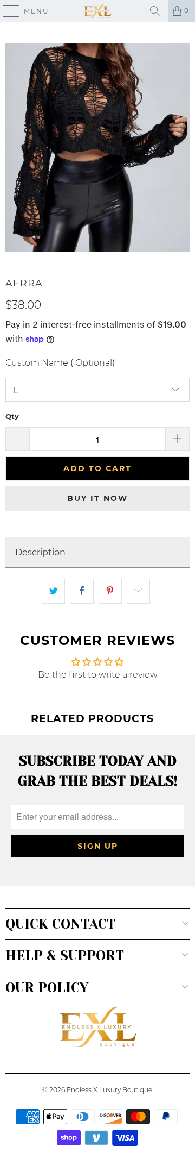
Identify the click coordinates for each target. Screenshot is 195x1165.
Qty (12, 416)
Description (40, 552)
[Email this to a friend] (138, 591)
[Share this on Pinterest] (110, 591)
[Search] (155, 11)
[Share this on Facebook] (81, 591)
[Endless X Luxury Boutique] (97, 11)
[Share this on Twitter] (53, 591)
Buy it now (97, 498)
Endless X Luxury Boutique (109, 1090)
